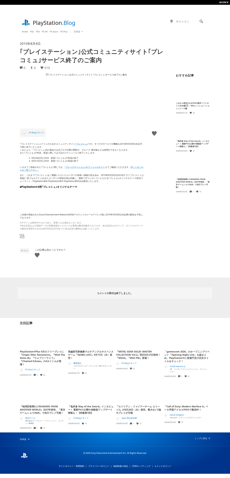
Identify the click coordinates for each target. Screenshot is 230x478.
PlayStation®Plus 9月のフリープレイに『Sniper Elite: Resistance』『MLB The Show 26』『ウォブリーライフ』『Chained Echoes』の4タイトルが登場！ (42, 358)
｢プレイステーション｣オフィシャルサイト (85, 167)
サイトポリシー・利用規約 (71, 466)
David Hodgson (177, 415)
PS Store (54, 31)
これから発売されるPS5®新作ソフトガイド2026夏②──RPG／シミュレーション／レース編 (193, 106)
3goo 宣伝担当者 (129, 418)
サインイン (182, 21)
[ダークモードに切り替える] (171, 21)
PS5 (32, 31)
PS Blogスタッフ (36, 132)
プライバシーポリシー (98, 466)
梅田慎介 (77, 363)
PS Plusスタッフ (32, 369)
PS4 (38, 31)
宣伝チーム (30, 418)
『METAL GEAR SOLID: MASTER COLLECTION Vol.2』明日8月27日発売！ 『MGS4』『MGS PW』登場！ (138, 354)
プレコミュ (24, 250)
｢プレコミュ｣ (81, 143)
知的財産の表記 (120, 466)
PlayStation (54, 22)
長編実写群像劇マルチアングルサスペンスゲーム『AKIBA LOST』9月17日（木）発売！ (91, 354)
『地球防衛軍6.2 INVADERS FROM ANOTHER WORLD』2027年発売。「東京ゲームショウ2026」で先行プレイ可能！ (193, 183)
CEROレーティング (141, 466)
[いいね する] (191, 113)
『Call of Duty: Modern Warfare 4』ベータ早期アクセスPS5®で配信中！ (186, 408)
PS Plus (64, 31)
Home (25, 31)
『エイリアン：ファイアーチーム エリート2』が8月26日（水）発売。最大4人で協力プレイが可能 (138, 409)
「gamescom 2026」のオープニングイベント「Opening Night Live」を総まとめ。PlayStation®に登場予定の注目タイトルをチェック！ (187, 356)
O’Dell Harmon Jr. (178, 366)
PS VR (45, 31)
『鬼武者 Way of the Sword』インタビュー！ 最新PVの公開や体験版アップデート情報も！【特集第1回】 (193, 144)
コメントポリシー (162, 466)
